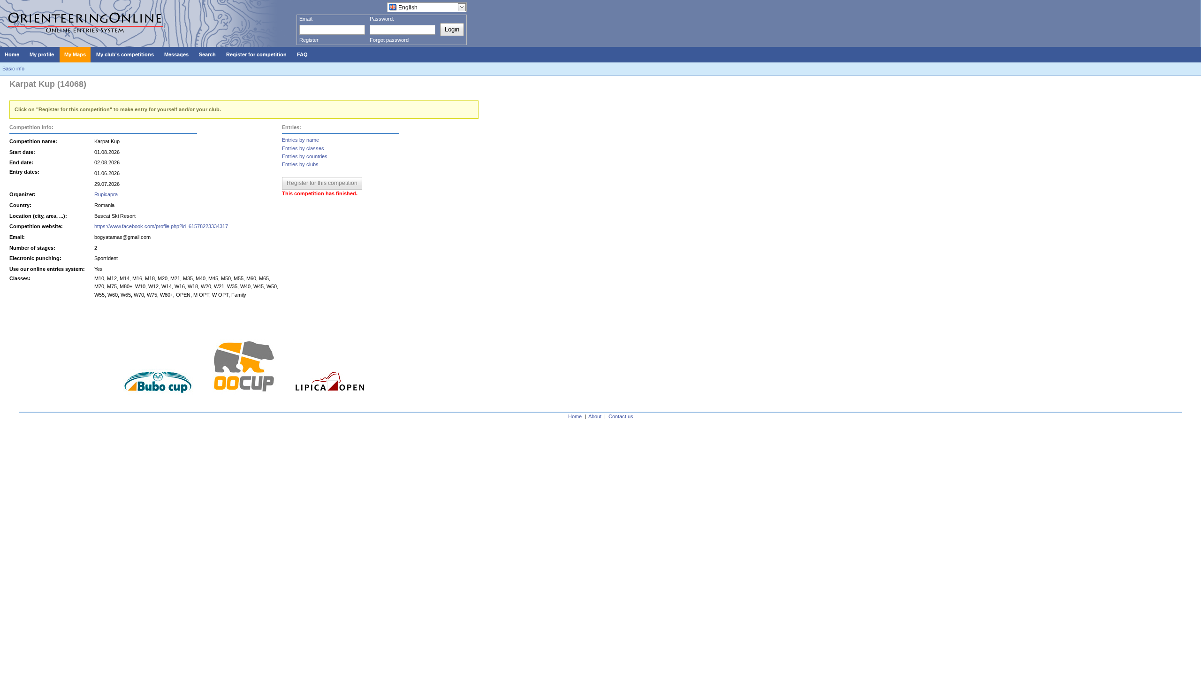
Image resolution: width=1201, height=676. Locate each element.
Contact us (620, 416)
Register (309, 40)
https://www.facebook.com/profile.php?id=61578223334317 (161, 226)
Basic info (13, 68)
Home (575, 416)
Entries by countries (304, 156)
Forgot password (389, 40)
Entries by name (300, 140)
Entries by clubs (300, 164)
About (594, 416)
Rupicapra (106, 194)
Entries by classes (303, 148)
